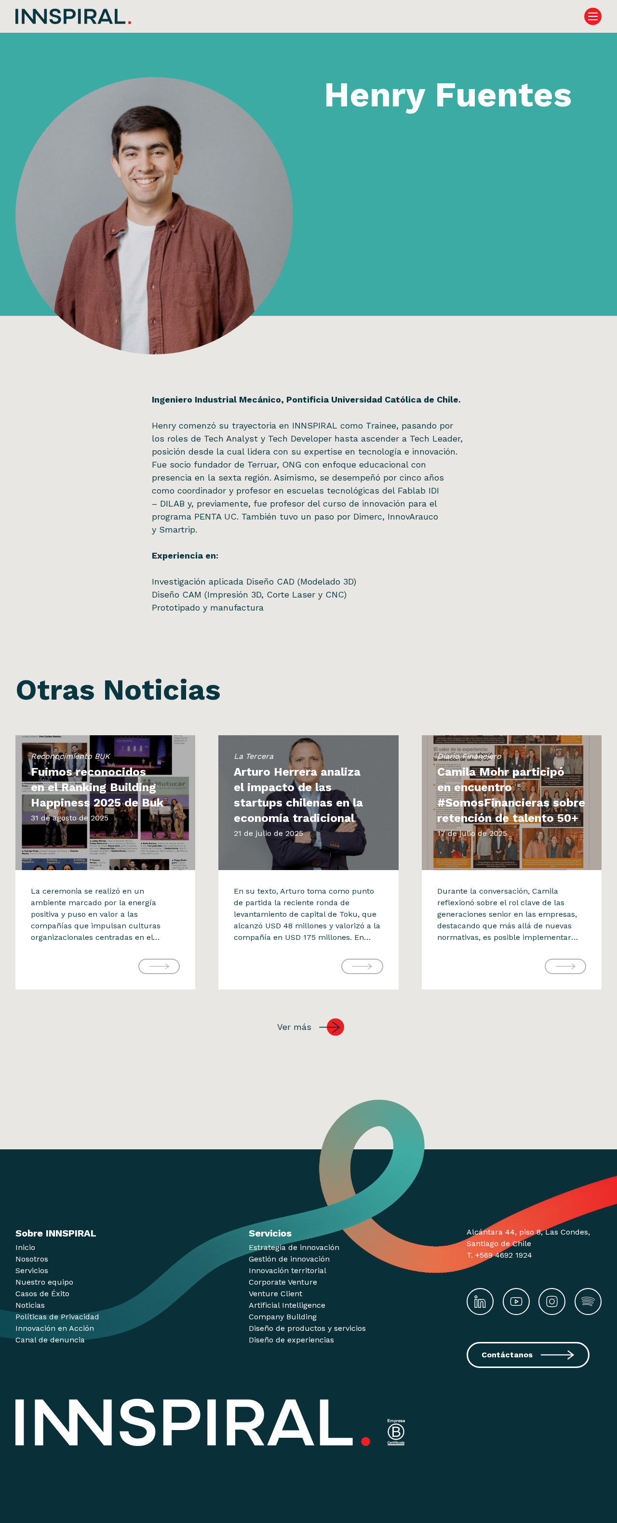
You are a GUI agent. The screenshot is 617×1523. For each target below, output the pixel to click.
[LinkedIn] (480, 1301)
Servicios (31, 1270)
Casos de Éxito (42, 1293)
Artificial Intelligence (287, 1305)
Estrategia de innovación (294, 1247)
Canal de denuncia (50, 1339)
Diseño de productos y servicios (307, 1328)
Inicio (25, 1247)
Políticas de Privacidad (57, 1316)
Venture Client (275, 1293)
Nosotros (31, 1258)
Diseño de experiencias (291, 1339)
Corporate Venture (283, 1282)
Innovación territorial (287, 1270)
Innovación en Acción (54, 1328)
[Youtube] (516, 1301)
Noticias (30, 1305)
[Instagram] (551, 1301)
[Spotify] (588, 1301)
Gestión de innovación (289, 1258)
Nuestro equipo (44, 1282)
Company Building (283, 1316)
